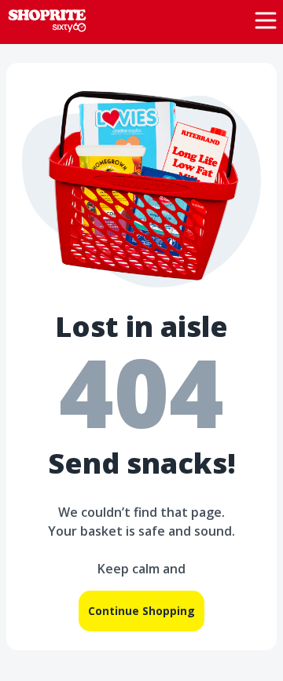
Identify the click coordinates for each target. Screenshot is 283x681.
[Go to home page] (47, 19)
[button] (266, 20)
